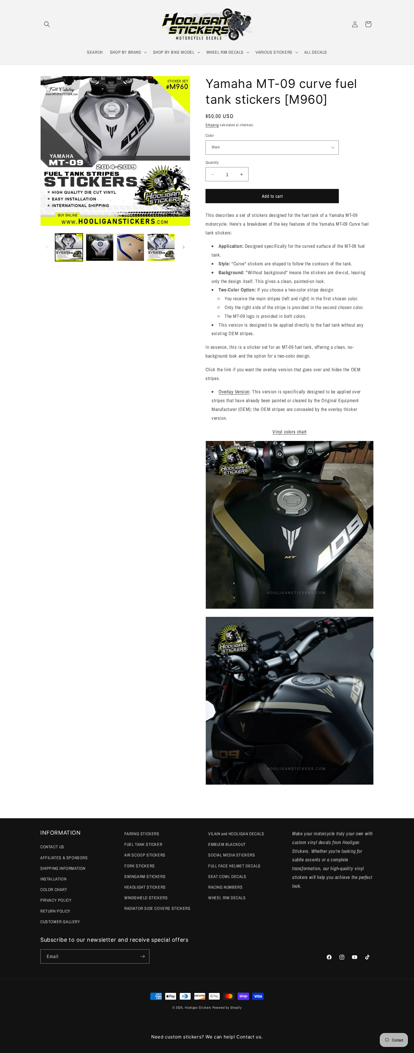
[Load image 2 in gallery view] (99, 247)
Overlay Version (234, 391)
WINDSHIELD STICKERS (146, 897)
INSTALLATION (53, 879)
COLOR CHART (53, 889)
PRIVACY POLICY (56, 900)
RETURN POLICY (55, 911)
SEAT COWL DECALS (227, 876)
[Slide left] (47, 247)
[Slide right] (183, 247)
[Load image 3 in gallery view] (130, 247)
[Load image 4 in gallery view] (161, 247)
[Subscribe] (142, 956)
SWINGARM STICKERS (144, 876)
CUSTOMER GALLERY (60, 921)
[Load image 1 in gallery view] (69, 247)
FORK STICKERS (139, 866)
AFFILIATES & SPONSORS (64, 857)
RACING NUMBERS (225, 887)
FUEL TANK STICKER (143, 844)
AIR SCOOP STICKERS (144, 855)
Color (209, 135)
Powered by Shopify (227, 1007)
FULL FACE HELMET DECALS (234, 866)
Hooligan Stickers (198, 1007)
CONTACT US (52, 846)
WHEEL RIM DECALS (227, 897)
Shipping (212, 125)
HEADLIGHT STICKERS (145, 887)
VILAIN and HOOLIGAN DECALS (236, 833)
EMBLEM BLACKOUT (227, 844)
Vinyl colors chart (289, 431)
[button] (47, 24)
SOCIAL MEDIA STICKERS (231, 855)
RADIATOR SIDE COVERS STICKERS (157, 908)
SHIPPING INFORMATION (62, 868)
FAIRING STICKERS (141, 833)
